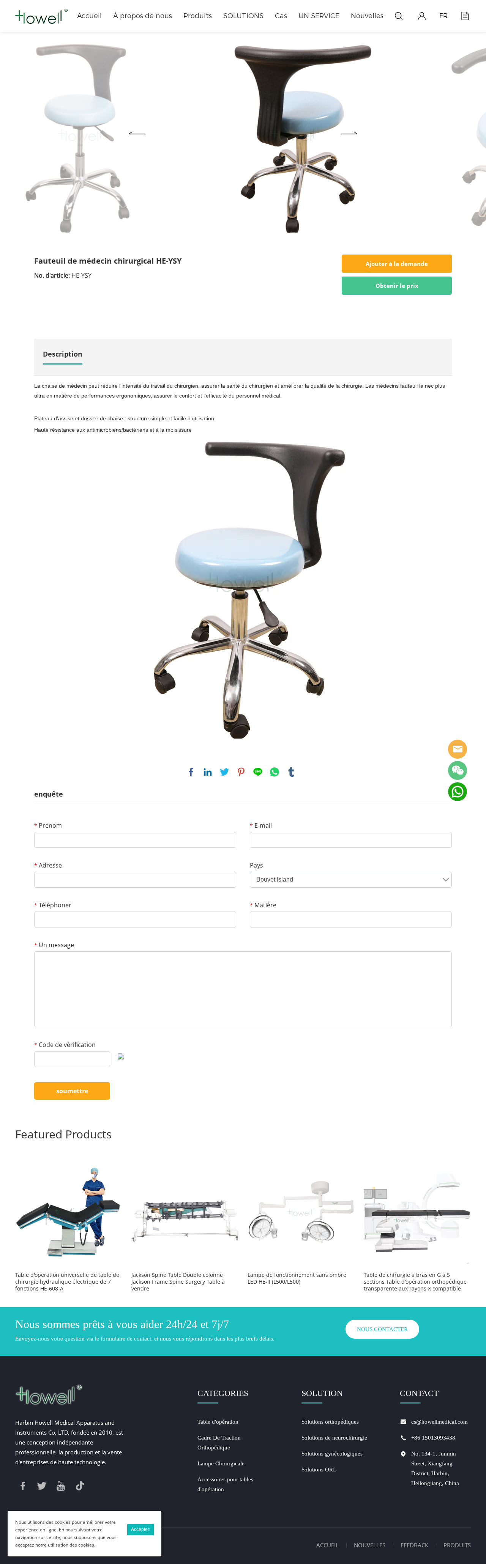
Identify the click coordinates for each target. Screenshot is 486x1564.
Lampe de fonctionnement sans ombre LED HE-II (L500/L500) (297, 1278)
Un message (54, 945)
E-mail (261, 825)
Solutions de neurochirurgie (334, 1438)
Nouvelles (367, 15)
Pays (256, 865)
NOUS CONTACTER (382, 1329)
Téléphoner (52, 905)
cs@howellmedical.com (439, 1422)
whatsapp (274, 772)
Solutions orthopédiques (330, 1422)
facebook (191, 772)
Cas (281, 15)
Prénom (48, 825)
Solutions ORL (318, 1470)
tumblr (291, 772)
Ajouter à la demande (397, 263)
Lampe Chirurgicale (221, 1463)
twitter (224, 772)
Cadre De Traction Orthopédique (219, 1443)
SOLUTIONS (243, 15)
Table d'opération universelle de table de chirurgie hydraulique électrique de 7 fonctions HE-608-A (67, 1282)
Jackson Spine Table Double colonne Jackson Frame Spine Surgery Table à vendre (178, 1282)
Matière (263, 905)
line (258, 772)
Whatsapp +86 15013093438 (457, 791)
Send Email (457, 749)
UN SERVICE (318, 15)
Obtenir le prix (397, 285)
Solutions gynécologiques (332, 1454)
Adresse (48, 865)
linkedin (207, 772)
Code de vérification (65, 1045)
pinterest (241, 772)
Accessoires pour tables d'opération (225, 1484)
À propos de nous (142, 15)
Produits (197, 15)
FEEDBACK (414, 1545)
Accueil (89, 15)
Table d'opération (217, 1422)
